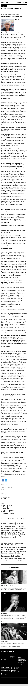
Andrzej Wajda (7, 507)
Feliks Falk (6, 508)
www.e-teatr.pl (3, 659)
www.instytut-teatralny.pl (20, 665)
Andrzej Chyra (7, 505)
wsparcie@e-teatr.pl (21, 662)
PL (21, 2)
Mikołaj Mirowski (4, 494)
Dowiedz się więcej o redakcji (13, 659)
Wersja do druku (13, 11)
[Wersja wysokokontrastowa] (19, 2)
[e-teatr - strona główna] (4, 2)
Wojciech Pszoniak (9, 513)
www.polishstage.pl (4, 660)
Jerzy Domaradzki (8, 510)
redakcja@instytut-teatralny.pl (13, 657)
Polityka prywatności (18, 679)
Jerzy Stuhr (6, 511)
